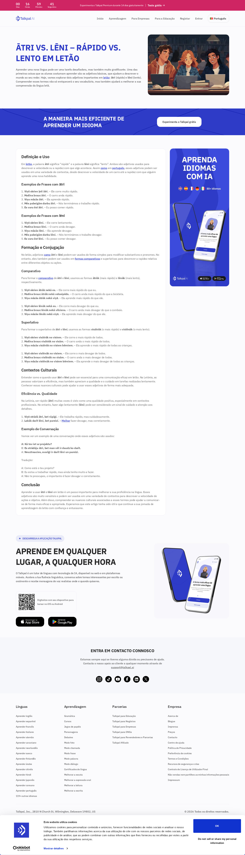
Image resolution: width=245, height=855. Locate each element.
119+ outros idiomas (26, 796)
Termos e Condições (178, 758)
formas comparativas (87, 258)
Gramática (69, 716)
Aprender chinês (24, 769)
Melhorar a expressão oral (77, 780)
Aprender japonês (25, 780)
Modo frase (70, 753)
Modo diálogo (71, 764)
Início (100, 18)
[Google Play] (62, 622)
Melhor (66, 420)
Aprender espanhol (26, 721)
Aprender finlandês (26, 758)
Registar (185, 18)
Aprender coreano (25, 785)
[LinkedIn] (136, 679)
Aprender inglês (24, 716)
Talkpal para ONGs (122, 732)
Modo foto (69, 742)
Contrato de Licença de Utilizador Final (188, 769)
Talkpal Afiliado (120, 742)
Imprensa (173, 726)
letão (106, 77)
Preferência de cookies (180, 753)
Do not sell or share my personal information (217, 840)
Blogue (171, 721)
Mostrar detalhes (54, 848)
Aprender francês (25, 726)
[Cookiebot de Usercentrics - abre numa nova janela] (21, 848)
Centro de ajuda (176, 742)
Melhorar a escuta (73, 774)
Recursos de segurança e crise (183, 764)
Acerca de (173, 716)
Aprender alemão (25, 737)
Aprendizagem (117, 18)
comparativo (45, 278)
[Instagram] (99, 679)
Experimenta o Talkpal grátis (179, 122)
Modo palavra (71, 758)
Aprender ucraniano (26, 742)
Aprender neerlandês (27, 748)
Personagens (71, 732)
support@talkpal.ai (122, 667)
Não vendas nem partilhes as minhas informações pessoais (198, 774)
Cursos (67, 721)
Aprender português (26, 790)
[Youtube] (117, 679)
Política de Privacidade (180, 748)
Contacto (172, 737)
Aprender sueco (24, 753)
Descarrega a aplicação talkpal (42, 538)
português (118, 168)
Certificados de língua (75, 769)
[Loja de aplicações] (30, 622)
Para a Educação (165, 18)
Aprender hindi (23, 774)
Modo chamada (72, 748)
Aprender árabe (24, 764)
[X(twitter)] (145, 679)
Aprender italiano (25, 732)
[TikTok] (108, 679)
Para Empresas (141, 18)
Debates (68, 737)
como (104, 168)
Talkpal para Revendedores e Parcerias (132, 737)
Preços (171, 732)
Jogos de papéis (72, 726)
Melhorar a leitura (73, 785)
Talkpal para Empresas (124, 726)
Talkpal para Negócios (124, 721)
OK (217, 825)
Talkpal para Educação (124, 716)
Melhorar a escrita (73, 790)
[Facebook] (127, 679)
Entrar (198, 18)
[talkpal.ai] (25, 18)
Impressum (174, 780)
